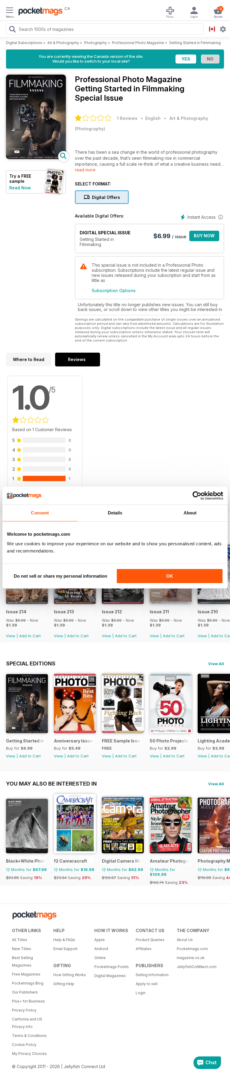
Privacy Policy (24, 1010)
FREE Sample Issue (122, 740)
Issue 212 (112, 611)
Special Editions (30, 663)
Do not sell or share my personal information (60, 576)
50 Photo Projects (169, 740)
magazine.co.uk (191, 957)
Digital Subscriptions (24, 42)
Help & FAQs (64, 939)
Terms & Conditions (29, 1035)
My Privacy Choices (29, 1053)
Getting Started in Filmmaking (195, 42)
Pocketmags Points (111, 966)
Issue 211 (159, 611)
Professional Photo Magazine (138, 42)
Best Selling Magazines (22, 961)
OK (169, 576)
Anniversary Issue (73, 740)
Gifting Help (63, 984)
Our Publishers (25, 992)
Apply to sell (147, 984)
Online (100, 957)
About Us (185, 939)
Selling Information (152, 975)
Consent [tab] (40, 512)
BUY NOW (204, 235)
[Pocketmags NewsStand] (39, 12)
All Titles (19, 939)
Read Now (20, 187)
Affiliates (144, 948)
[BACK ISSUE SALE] (27, 602)
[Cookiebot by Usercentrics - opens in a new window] (197, 495)
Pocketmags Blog (27, 983)
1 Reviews (127, 118)
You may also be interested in (51, 783)
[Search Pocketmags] (12, 30)
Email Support (65, 948)
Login (141, 993)
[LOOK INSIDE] (36, 157)
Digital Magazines (110, 975)
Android (101, 948)
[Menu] (9, 11)
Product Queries (150, 939)
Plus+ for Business (28, 1001)
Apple (99, 939)
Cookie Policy (24, 1044)
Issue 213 (64, 611)
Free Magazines (26, 974)
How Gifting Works (69, 975)
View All (216, 663)
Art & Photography (63, 42)
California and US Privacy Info (27, 1023)
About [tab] (190, 512)
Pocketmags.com (192, 948)
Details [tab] (115, 512)
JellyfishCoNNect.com (195, 966)
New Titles (21, 948)
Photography (95, 42)
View (10, 635)
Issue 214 (16, 611)
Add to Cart (30, 635)
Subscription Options (114, 290)
